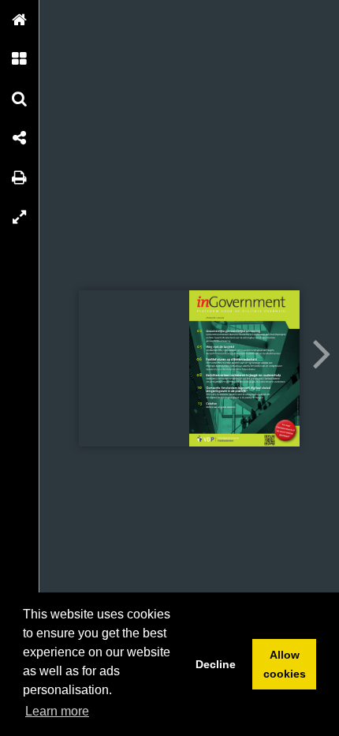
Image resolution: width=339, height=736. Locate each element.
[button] (19, 19)
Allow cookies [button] (284, 664)
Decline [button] (216, 664)
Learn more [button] (57, 711)
